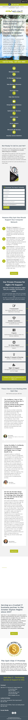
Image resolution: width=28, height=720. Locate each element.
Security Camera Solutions (14, 135)
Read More (14, 273)
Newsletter (6, 6)
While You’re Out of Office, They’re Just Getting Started (12, 704)
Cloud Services (14, 90)
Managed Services (14, 71)
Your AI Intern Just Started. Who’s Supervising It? (11, 700)
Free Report (12, 7)
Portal (22, 6)
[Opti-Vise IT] (14, 11)
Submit (6, 207)
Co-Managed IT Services (14, 78)
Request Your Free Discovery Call (9, 716)
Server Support (14, 123)
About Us (14, 633)
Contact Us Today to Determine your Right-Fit (14, 378)
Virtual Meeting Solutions (14, 105)
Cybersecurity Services (14, 110)
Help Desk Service (14, 97)
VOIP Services (14, 117)
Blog (17, 7)
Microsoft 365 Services (14, 129)
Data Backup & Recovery (14, 84)
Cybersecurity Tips (14, 6)
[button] (24, 2)
